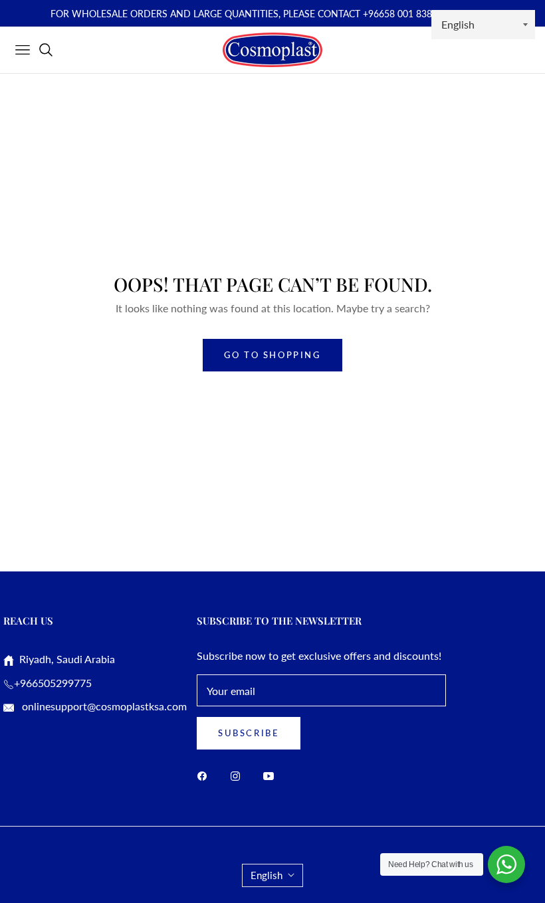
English (266, 875)
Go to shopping (272, 355)
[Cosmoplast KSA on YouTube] (271, 775)
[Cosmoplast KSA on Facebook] (205, 775)
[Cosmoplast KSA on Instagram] (238, 775)
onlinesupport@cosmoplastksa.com (103, 706)
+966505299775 (53, 682)
